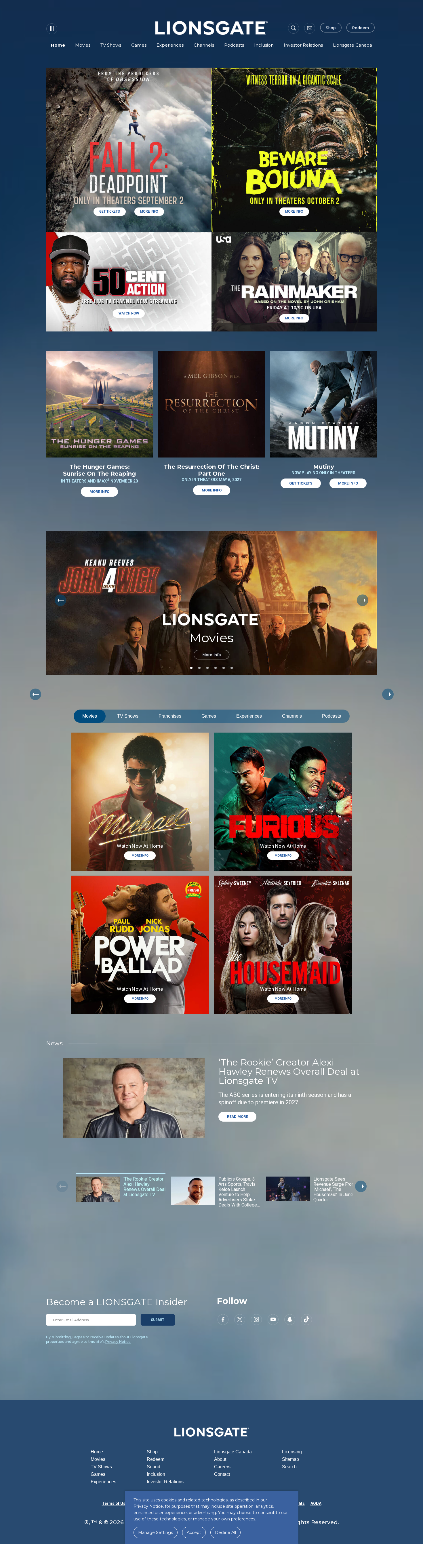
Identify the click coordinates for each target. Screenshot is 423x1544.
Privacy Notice (118, 1341)
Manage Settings (155, 1532)
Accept (194, 1532)
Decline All (225, 1532)
